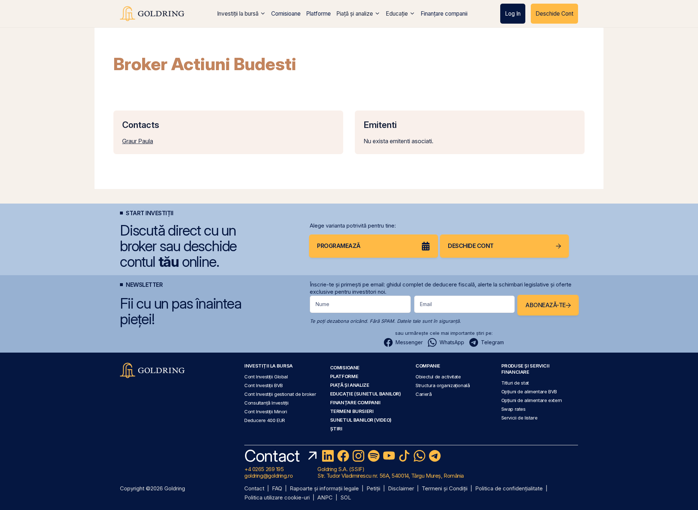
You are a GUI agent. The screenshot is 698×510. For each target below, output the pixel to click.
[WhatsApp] (419, 456)
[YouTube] (389, 456)
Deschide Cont (554, 13)
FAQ (277, 489)
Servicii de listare (519, 418)
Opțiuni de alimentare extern (531, 400)
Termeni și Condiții (445, 489)
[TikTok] (404, 456)
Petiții (373, 489)
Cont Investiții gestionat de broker (280, 394)
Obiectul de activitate (438, 377)
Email (426, 304)
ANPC (325, 498)
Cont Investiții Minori (265, 411)
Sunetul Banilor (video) (361, 420)
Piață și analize (354, 14)
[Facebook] (343, 456)
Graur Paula (137, 141)
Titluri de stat (515, 383)
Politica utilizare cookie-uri (277, 498)
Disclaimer (401, 489)
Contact (254, 489)
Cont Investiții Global (266, 377)
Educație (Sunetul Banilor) (365, 394)
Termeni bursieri (352, 411)
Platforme (318, 13)
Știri (336, 428)
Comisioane (286, 13)
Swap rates (513, 409)
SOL (345, 498)
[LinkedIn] (328, 456)
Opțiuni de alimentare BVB (529, 391)
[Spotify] (374, 456)
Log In (513, 13)
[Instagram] (358, 456)
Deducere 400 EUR (264, 420)
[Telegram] (435, 456)
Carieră (424, 394)
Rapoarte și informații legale (324, 489)
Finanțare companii (444, 13)
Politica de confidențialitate (509, 489)
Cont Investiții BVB (263, 385)
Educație (397, 14)
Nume (322, 304)
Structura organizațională (443, 385)
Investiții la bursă (237, 14)
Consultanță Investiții (266, 403)
